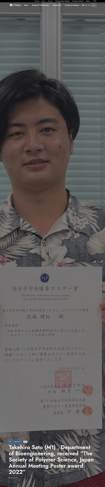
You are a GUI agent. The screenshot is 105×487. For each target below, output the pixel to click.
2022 (25, 441)
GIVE (94, 1)
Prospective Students (72, 5)
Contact (37, 1)
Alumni (88, 1)
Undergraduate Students (62, 1)
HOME (93, 5)
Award (10, 441)
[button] (89, 5)
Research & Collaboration (40, 5)
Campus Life (57, 5)
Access (43, 1)
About (26, 5)
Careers (50, 1)
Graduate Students (77, 1)
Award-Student (18, 441)
